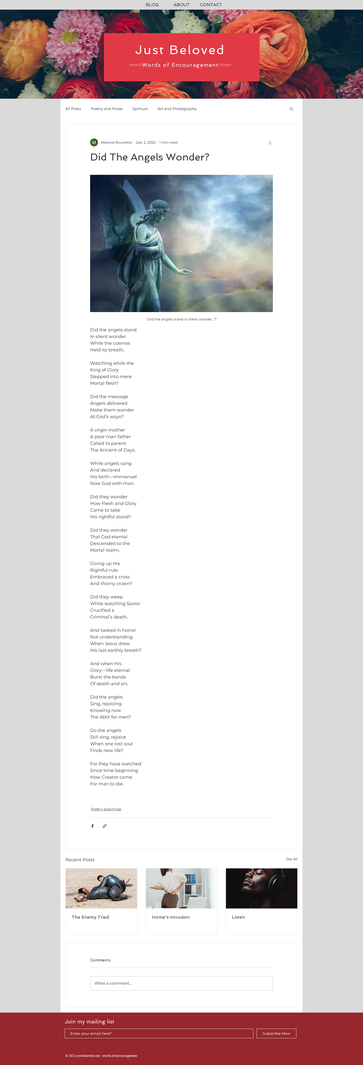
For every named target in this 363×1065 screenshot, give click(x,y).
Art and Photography (177, 108)
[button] (291, 109)
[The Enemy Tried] (101, 888)
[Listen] (261, 888)
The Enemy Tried (90, 917)
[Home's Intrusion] (181, 888)
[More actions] (270, 142)
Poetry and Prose (106, 108)
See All (292, 859)
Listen (238, 917)
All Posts (73, 108)
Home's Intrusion (171, 917)
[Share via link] (104, 826)
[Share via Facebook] (92, 826)
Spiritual (140, 108)
